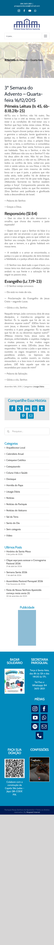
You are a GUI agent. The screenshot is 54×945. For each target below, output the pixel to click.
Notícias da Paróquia (16, 504)
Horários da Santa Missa (18, 551)
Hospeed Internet (33, 812)
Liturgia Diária (38, 386)
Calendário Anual (15, 453)
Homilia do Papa (14, 485)
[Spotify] (35, 726)
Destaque (11, 479)
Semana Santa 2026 (16, 572)
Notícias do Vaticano (16, 510)
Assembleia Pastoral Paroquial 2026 (24, 581)
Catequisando (13, 466)
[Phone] (39, 735)
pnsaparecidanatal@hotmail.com (27, 6)
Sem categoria (13, 529)
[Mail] (44, 726)
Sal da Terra (12, 516)
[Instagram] (35, 708)
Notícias (10, 498)
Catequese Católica (16, 460)
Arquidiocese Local (15, 447)
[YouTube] (35, 717)
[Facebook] (44, 708)
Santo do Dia (13, 523)
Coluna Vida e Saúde (16, 472)
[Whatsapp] (44, 717)
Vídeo (9, 535)
